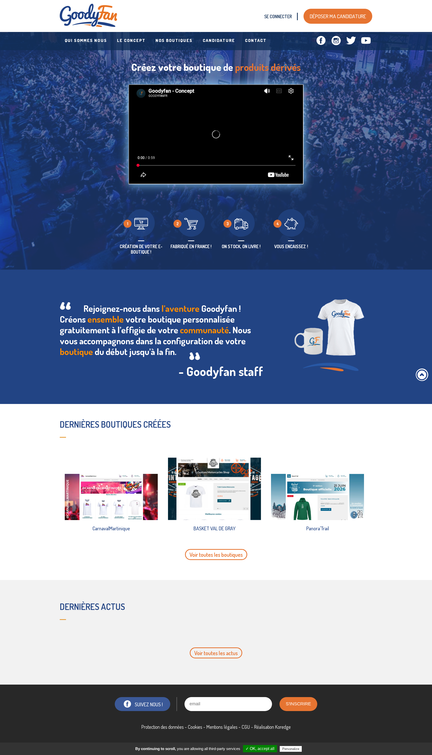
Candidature (219, 40)
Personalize (290, 749)
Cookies (195, 727)
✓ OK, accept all (260, 749)
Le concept (131, 40)
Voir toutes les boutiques (216, 554)
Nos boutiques (174, 40)
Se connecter (278, 16)
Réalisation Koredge (272, 727)
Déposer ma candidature (338, 16)
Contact (255, 40)
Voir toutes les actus (216, 652)
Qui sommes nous (86, 40)
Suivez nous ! (149, 704)
